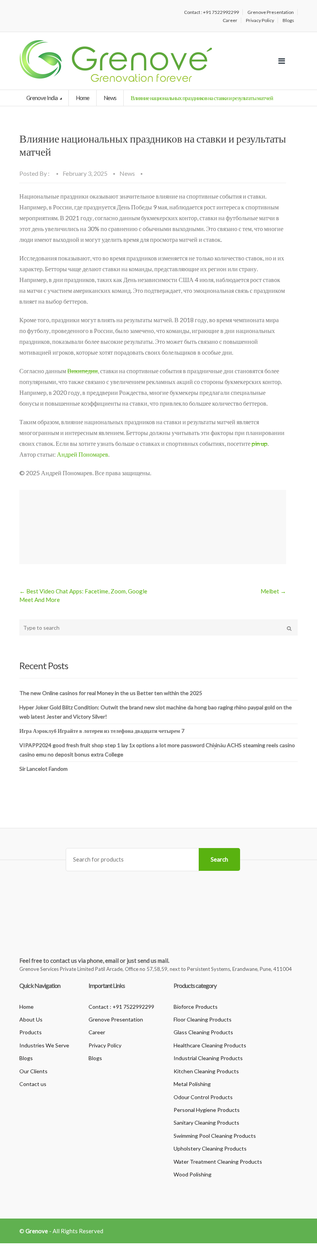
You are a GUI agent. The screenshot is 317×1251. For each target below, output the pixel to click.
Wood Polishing (192, 1174)
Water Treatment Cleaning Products (218, 1161)
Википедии (82, 370)
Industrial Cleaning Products (208, 1058)
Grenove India (42, 97)
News (110, 97)
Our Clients (33, 1071)
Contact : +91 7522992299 (211, 12)
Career (230, 20)
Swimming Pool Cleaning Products (215, 1135)
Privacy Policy (260, 20)
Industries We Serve (44, 1045)
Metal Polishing (192, 1084)
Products (30, 1032)
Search (219, 859)
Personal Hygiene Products (207, 1110)
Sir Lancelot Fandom (43, 768)
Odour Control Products (203, 1097)
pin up (260, 443)
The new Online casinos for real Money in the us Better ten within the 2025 (110, 693)
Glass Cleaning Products (203, 1032)
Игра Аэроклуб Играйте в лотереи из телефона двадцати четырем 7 (101, 730)
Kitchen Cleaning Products (206, 1071)
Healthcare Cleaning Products (210, 1045)
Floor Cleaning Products (203, 1019)
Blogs (288, 20)
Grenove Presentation (270, 12)
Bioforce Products (196, 1006)
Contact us (32, 1084)
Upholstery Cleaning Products (210, 1148)
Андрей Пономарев (82, 454)
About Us (31, 1019)
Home (82, 97)
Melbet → (273, 591)
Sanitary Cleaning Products (206, 1122)
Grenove (37, 1230)
